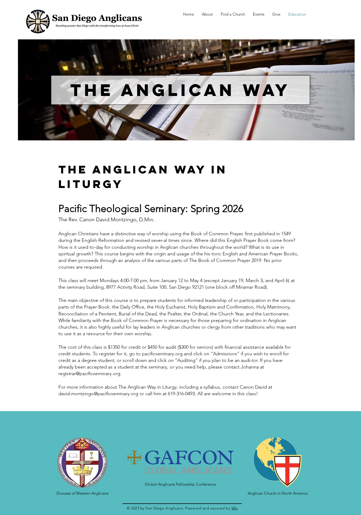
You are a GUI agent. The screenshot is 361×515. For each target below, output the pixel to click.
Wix (235, 508)
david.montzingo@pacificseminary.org (98, 394)
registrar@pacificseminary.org (89, 373)
